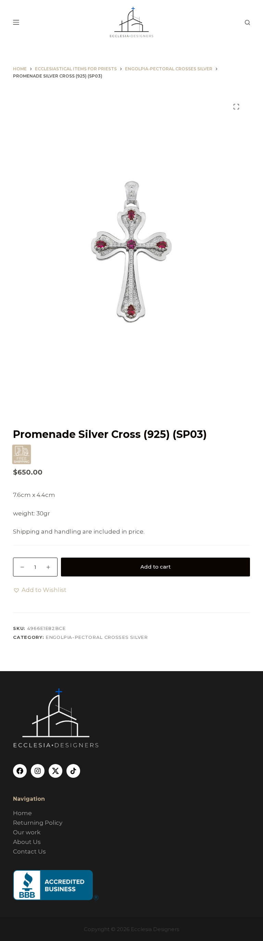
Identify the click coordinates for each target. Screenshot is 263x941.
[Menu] (16, 22)
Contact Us (29, 851)
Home (22, 813)
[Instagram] (38, 771)
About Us (27, 841)
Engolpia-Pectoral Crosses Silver (97, 637)
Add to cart (155, 566)
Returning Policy (37, 822)
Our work (26, 832)
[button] (39, 590)
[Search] (247, 22)
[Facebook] (20, 771)
